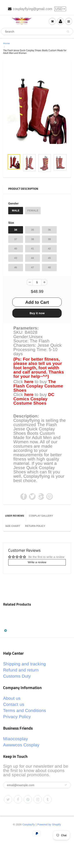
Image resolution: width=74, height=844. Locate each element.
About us (12, 698)
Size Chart (12, 526)
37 (15, 239)
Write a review (37, 562)
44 (32, 258)
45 (49, 258)
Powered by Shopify (49, 824)
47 (32, 267)
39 (49, 239)
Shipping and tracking (24, 663)
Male (16, 210)
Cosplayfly (28, 824)
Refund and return (21, 670)
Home (6, 43)
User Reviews (14, 515)
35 (32, 229)
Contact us (13, 704)
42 (49, 248)
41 (32, 248)
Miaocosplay (15, 738)
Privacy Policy (17, 716)
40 (15, 248)
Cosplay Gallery (41, 515)
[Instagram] (38, 799)
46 (15, 267)
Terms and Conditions (24, 710)
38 (32, 239)
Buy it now (37, 313)
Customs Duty (17, 676)
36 (49, 229)
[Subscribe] (65, 785)
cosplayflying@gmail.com (32, 9)
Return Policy (35, 526)
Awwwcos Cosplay (21, 744)
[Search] (68, 31)
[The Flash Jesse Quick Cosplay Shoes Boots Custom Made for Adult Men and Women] (37, 108)
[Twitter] (8, 799)
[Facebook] (18, 799)
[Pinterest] (28, 799)
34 (15, 229)
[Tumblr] (47, 799)
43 (15, 258)
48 (49, 267)
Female (32, 210)
